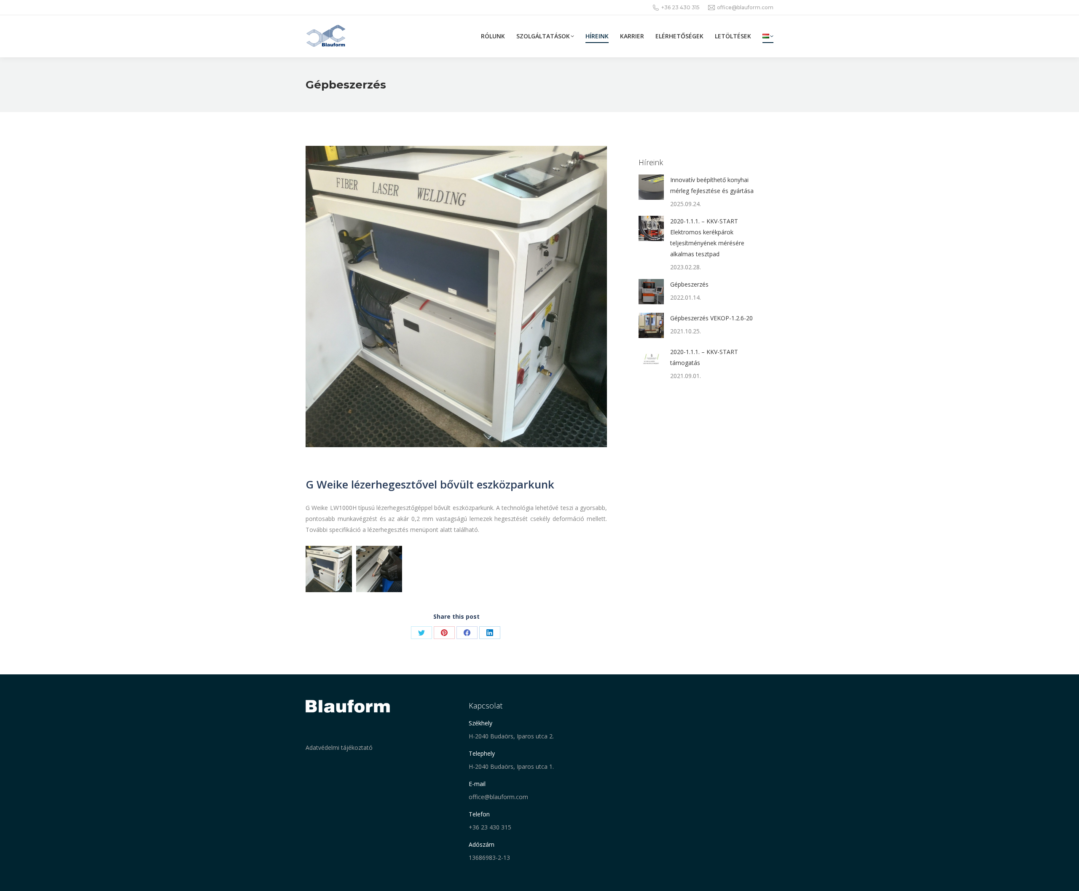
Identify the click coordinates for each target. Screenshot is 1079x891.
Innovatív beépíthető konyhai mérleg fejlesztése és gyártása (712, 185)
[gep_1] (329, 569)
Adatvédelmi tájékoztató (339, 747)
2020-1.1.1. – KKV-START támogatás (704, 357)
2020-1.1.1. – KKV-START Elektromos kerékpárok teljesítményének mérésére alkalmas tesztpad (707, 237)
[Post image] (651, 187)
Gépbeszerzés (689, 284)
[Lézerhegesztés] (379, 569)
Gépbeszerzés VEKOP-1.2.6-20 (711, 318)
